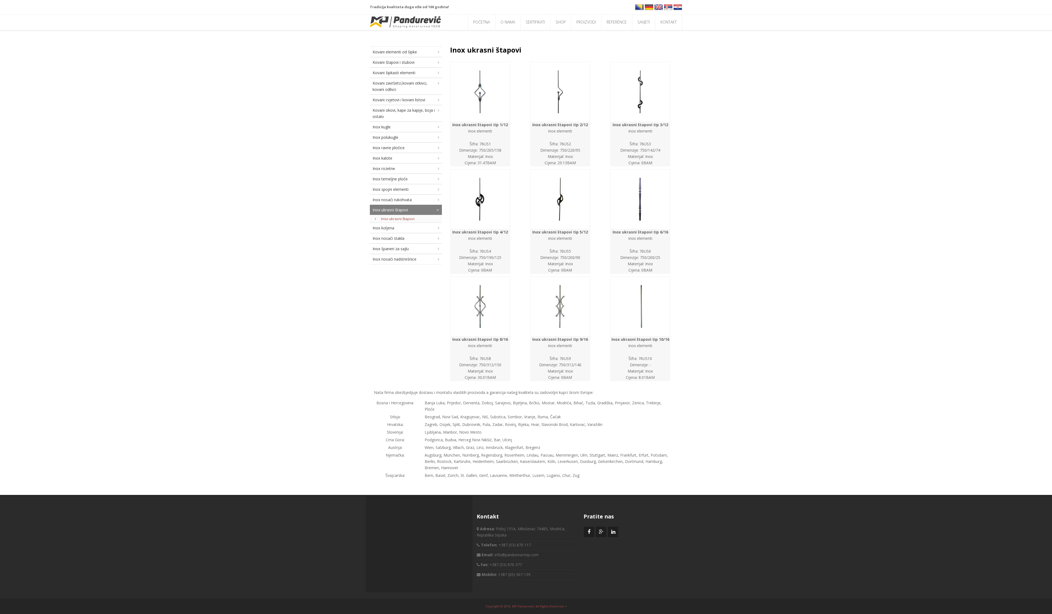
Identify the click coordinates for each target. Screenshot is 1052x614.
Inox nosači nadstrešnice (394, 259)
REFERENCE (617, 22)
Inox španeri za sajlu (391, 248)
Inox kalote (382, 158)
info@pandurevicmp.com (516, 554)
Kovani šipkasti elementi (394, 72)
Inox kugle (382, 126)
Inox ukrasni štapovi (390, 209)
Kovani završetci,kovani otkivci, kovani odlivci (400, 86)
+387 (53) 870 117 (515, 544)
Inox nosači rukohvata (392, 199)
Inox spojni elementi (390, 189)
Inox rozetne (384, 168)
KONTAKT (669, 22)
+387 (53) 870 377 (506, 564)
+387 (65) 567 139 (514, 574)
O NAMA (508, 22)
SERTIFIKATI (535, 22)
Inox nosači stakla (388, 238)
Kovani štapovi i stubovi (393, 62)
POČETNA (481, 22)
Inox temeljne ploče (390, 178)
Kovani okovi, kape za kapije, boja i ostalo (404, 113)
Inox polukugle (385, 137)
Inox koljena (383, 227)
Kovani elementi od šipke (395, 51)
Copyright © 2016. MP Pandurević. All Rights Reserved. (524, 606)
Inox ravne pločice (389, 147)
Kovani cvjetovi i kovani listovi (399, 99)
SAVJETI (644, 22)
